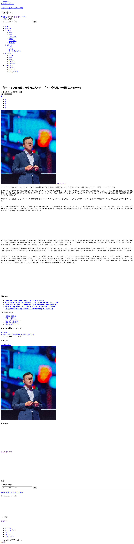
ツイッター (9, 528)
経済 (10, 35)
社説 (10, 47)
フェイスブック (10, 530)
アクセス (12, 67)
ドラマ (11, 55)
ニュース (8, 30)
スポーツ (12, 43)
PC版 (14, 492)
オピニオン (9, 45)
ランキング (9, 65)
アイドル (12, 61)
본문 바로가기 (6, 2)
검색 (34, 22)
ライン (7, 532)
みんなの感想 (13, 71)
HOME (7, 26)
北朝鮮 (11, 39)
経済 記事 (4, 332)
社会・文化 (12, 41)
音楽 (10, 57)
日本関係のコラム (15, 51)
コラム (11, 49)
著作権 (9, 492)
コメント (12, 69)
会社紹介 (4, 492)
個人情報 (19, 492)
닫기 (24, 17)
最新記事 (8, 28)
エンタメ (8, 53)
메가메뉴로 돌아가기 (14, 17)
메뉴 (4, 542)
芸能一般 (12, 63)
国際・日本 (12, 37)
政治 (10, 32)
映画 (10, 59)
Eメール (7, 534)
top (2, 542)
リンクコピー (9, 536)
